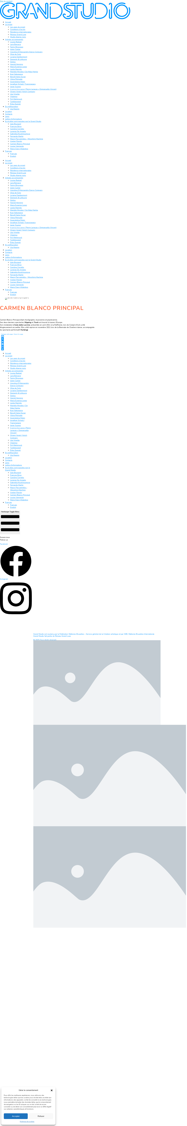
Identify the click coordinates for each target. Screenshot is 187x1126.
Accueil (8, 22)
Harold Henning (16, 64)
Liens (7, 116)
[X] (48, 339)
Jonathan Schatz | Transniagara (22, 84)
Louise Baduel (16, 42)
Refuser (41, 1116)
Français (8, 151)
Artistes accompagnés (14, 39)
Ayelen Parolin (16, 141)
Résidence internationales (20, 32)
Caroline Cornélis (17, 129)
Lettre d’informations (13, 119)
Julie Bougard (15, 124)
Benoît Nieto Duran (18, 77)
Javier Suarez (15, 86)
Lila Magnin (14, 109)
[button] (51, 1090)
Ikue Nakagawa (16, 74)
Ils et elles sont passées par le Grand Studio (23, 121)
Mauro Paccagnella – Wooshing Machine (26, 139)
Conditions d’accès (17, 29)
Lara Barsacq (15, 44)
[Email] (48, 344)
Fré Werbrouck (16, 99)
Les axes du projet (17, 27)
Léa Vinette (15, 94)
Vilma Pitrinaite (16, 79)
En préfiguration (11, 106)
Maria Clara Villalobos (19, 149)
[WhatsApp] (48, 346)
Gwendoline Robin (17, 82)
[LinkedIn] (48, 341)
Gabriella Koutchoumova (20, 134)
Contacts (8, 114)
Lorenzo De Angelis (18, 131)
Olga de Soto (15, 54)
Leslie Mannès (16, 69)
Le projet (8, 24)
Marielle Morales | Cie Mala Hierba (24, 72)
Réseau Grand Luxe (18, 34)
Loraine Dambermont (18, 57)
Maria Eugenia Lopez (18, 67)
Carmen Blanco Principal (20, 144)
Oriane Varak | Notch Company (22, 91)
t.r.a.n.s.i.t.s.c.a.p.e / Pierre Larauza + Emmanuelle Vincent (33, 89)
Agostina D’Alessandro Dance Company (26, 52)
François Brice (15, 126)
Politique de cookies (27, 1122)
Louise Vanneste (17, 146)
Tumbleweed (15, 101)
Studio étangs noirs (18, 37)
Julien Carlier (15, 49)
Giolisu (13, 62)
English (13, 156)
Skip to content (6, 1)
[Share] (48, 349)
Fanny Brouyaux (16, 47)
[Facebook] (48, 336)
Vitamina (13, 96)
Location (8, 111)
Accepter (16, 1116)
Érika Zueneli (15, 104)
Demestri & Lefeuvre (18, 59)
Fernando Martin (16, 136)
